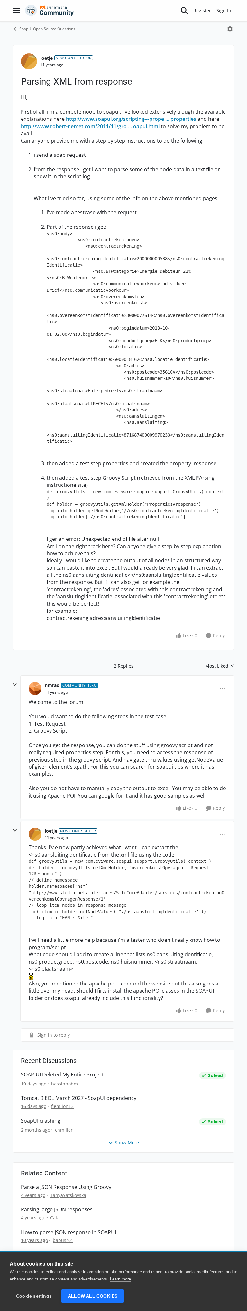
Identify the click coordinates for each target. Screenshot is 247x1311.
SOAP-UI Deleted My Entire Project (62, 1074)
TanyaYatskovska (68, 1195)
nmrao (52, 685)
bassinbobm (64, 1084)
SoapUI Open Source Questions (47, 28)
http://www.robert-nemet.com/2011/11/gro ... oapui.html (90, 126)
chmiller (64, 1130)
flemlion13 (62, 1106)
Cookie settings (34, 1296)
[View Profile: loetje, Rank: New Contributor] (29, 61)
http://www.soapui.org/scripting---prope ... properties (131, 118)
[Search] (184, 10)
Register (202, 10)
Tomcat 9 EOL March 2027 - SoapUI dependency (78, 1098)
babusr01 (63, 1240)
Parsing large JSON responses (57, 1209)
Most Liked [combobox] (219, 666)
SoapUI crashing (40, 1121)
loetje (46, 58)
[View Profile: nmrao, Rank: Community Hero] (35, 688)
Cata (55, 1218)
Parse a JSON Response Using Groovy (66, 1187)
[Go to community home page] (49, 10)
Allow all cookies (92, 1296)
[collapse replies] (15, 685)
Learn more (120, 1279)
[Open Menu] (229, 28)
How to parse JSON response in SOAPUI (68, 1232)
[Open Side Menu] (16, 10)
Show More (127, 1142)
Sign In (223, 10)
